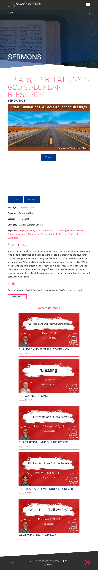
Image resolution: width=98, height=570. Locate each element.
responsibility (47, 234)
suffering (30, 230)
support (11, 234)
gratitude (71, 230)
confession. (75, 234)
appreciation (34, 234)
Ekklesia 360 (48, 564)
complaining (60, 230)
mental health (61, 234)
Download (32, 199)
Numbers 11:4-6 (26, 207)
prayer (22, 230)
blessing (81, 230)
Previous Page (17, 296)
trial (38, 230)
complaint (13, 238)
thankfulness (47, 230)
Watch (48, 157)
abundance (21, 234)
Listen (15, 199)
